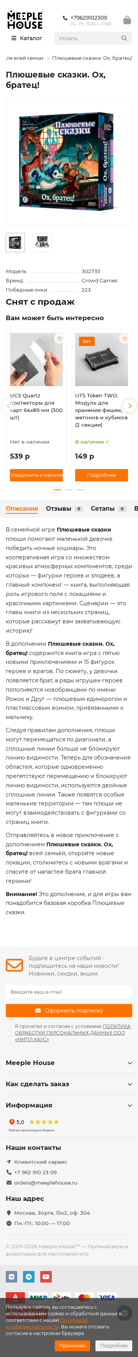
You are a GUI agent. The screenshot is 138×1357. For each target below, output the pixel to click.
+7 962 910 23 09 (35, 1172)
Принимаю (72, 1346)
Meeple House (30, 1063)
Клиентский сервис (40, 1162)
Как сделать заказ (37, 1084)
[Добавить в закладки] (59, 338)
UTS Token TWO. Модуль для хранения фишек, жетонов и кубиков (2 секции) (101, 410)
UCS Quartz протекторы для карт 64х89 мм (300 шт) (36, 406)
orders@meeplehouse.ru (45, 1183)
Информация (29, 1105)
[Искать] (124, 38)
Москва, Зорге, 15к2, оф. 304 (52, 1213)
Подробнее (114, 1346)
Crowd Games (100, 280)
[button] (8, 405)
